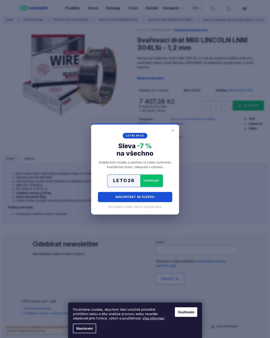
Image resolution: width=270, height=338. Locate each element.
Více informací (153, 318)
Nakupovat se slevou (135, 197)
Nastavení (84, 328)
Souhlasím (186, 312)
